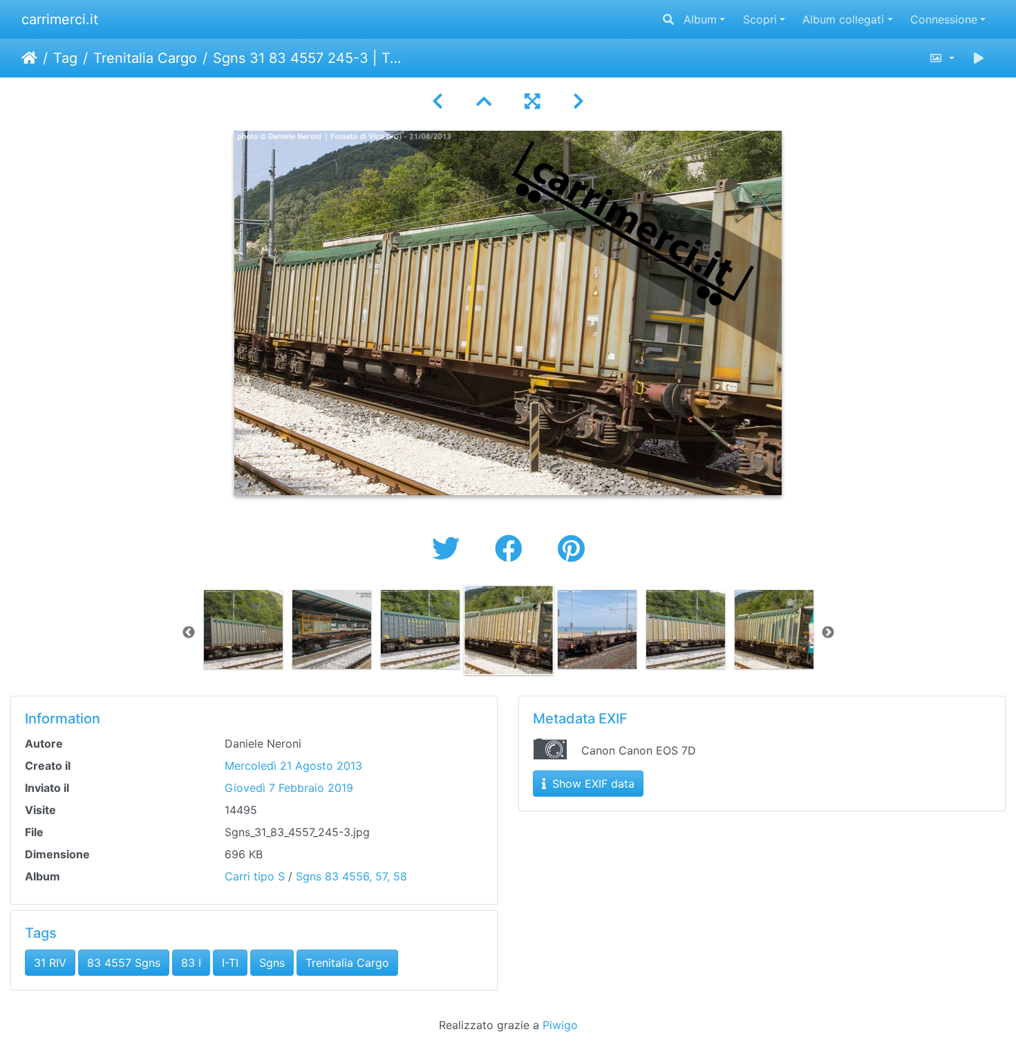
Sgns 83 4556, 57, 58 (351, 876)
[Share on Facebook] (512, 549)
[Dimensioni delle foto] (941, 58)
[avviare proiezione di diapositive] (979, 58)
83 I (191, 963)
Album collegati (843, 19)
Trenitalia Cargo (145, 58)
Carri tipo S (255, 876)
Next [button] (828, 633)
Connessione (943, 19)
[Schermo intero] (532, 101)
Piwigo (560, 1025)
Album (700, 19)
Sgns (272, 963)
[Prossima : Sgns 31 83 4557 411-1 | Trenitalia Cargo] (578, 101)
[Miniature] (484, 101)
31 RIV (50, 963)
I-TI (230, 963)
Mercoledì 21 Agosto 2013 (293, 766)
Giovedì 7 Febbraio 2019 (289, 788)
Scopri (760, 19)
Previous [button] (189, 633)
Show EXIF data (591, 783)
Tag (65, 58)
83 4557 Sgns (123, 963)
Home (29, 58)
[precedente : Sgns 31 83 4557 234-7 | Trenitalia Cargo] (437, 101)
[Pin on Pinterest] (571, 549)
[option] (243, 629)
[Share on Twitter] (449, 549)
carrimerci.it (59, 19)
